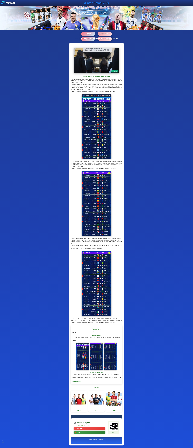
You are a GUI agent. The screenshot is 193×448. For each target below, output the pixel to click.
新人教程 (88, 34)
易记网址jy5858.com (105, 34)
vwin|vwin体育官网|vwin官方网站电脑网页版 (105, 39)
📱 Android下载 (78, 428)
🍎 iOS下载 (77, 432)
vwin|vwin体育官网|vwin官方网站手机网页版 (88, 39)
